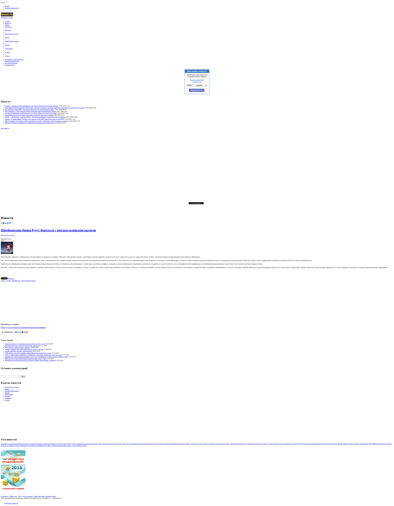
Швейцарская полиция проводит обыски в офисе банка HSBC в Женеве (30, 360)
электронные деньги (79, 446)
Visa (60, 444)
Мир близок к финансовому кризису (18, 347)
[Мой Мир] (22, 332)
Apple (3, 281)
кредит (119, 444)
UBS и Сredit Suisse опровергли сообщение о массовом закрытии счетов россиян (33, 355)
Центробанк (364, 444)
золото (74, 444)
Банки (7, 37)
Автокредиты (9, 65)
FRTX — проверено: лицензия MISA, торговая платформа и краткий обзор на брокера (35, 117)
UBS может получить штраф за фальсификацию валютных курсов (28, 353)
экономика (47, 444)
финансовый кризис (29, 281)
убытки (54, 446)
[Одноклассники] (20, 332)
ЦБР (370, 444)
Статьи (7, 21)
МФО (345, 444)
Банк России (277, 444)
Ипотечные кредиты (12, 61)
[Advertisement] (197, 165)
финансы (39, 444)
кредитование (159, 444)
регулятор (48, 446)
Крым (335, 444)
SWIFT (69, 444)
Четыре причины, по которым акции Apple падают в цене (25, 344)
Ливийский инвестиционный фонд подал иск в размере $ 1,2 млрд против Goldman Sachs (36, 357)
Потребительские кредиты (14, 59)
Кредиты (8, 30)
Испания (325, 444)
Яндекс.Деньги (386, 444)
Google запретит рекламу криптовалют (18, 351)
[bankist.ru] (7, 16)
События (8, 398)
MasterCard (55, 444)
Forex (64, 444)
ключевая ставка (6, 444)
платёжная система (222, 444)
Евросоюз (307, 444)
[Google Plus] (27, 332)
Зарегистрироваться (12, 8)
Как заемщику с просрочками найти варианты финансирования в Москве (31, 111)
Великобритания (18, 444)
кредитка (125, 444)
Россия (27, 444)
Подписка (8, 27)
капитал (114, 444)
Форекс (356, 444)
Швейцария (16, 281)
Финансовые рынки (12, 41)
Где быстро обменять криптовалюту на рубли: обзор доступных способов (31, 113)
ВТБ (296, 444)
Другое (7, 56)
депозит (265, 444)
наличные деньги (196, 444)
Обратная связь (39, 496)
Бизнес (7, 45)
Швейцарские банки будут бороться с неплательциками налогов (48, 230)
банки (17, 446)
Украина (351, 444)
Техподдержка (27, 496)
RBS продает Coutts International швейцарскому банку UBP (25, 358)
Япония (3, 446)
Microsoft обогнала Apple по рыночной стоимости (22, 346)
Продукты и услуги (12, 34)
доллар (270, 444)
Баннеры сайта (50, 496)
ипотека (87, 444)
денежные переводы (254, 444)
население (212, 444)
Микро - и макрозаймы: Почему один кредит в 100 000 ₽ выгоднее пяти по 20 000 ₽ (34, 119)
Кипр (331, 444)
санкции (33, 444)
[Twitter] (18, 332)
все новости (5, 128)
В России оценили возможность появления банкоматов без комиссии (29, 123)
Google (8, 281)
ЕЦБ (313, 444)
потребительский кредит (238, 444)
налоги (205, 444)
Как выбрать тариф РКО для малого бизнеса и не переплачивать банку (30, 109)
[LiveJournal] (24, 332)
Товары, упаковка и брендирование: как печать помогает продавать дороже (31, 106)
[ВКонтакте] (16, 332)
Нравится (10, 278)
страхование (40, 446)
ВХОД (7, 6)
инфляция (80, 444)
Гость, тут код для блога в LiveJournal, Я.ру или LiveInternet (23, 328)
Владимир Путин (289, 444)
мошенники (176, 444)
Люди (7, 25)
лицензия (168, 444)
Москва (340, 444)
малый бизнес (185, 444)
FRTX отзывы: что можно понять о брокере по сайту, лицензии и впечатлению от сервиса (36, 121)
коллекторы (106, 444)
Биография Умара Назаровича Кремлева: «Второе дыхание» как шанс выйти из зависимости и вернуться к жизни (45, 108)
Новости (8, 23)
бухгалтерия (31, 446)
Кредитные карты (11, 63)
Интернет (318, 444)
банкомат (23, 446)
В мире (7, 52)
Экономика (9, 48)
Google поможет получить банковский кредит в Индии (24, 349)
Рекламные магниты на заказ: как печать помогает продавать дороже (29, 115)
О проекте (4, 496)
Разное (7, 400)
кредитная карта (148, 444)
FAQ (19, 496)
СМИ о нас (13, 496)
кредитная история (135, 444)
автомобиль (11, 446)
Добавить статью (7, 18)
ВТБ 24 (301, 444)
